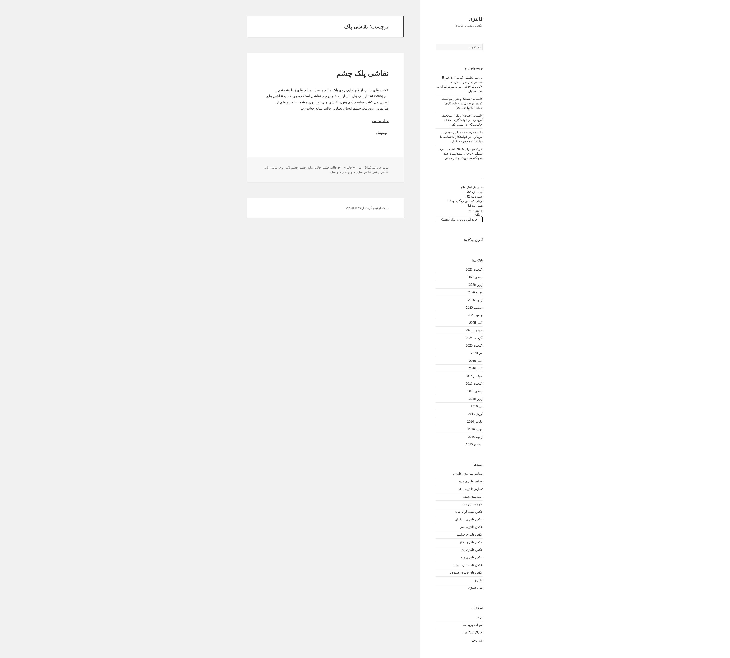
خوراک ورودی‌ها (473, 624)
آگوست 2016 (474, 383)
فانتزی (476, 19)
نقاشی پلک (271, 167)
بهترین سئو (476, 210)
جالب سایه (314, 167)
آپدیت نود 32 (475, 192)
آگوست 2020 (474, 345)
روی (282, 167)
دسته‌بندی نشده (473, 496)
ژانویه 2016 (475, 436)
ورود (480, 617)
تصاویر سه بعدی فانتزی (468, 473)
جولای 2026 (475, 277)
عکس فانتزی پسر (471, 527)
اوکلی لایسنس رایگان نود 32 (465, 201)
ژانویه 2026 (475, 300)
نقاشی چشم (381, 172)
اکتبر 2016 (476, 368)
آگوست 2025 (474, 338)
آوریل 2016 (475, 414)
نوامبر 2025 (475, 315)
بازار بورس (380, 120)
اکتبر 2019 (476, 360)
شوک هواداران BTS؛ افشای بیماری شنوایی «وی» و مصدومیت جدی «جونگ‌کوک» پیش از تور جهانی (461, 153)
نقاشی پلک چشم (362, 73)
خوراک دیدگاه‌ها (473, 632)
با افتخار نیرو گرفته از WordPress (367, 208)
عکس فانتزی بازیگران (469, 519)
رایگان (479, 214)
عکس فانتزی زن (472, 549)
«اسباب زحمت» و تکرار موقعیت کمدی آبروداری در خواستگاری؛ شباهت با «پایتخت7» (462, 103)
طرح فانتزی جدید (472, 504)
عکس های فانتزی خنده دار (466, 572)
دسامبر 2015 (474, 444)
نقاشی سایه (364, 172)
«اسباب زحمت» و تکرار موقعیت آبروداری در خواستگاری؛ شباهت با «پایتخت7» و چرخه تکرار (461, 137)
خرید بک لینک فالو (472, 187)
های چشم (349, 172)
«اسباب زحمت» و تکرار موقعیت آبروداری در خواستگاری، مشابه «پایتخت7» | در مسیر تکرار (462, 120)
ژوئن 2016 (476, 398)
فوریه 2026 (475, 292)
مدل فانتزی (475, 587)
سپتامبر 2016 (474, 376)
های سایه (335, 172)
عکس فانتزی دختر (471, 542)
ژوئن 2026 (476, 284)
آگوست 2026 (474, 269)
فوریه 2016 (475, 429)
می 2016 (477, 406)
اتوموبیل (382, 133)
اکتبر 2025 (476, 322)
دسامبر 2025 (474, 307)
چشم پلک (292, 167)
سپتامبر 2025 (474, 330)
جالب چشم (330, 167)
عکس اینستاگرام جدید (469, 511)
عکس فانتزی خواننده (469, 534)
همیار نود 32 (475, 205)
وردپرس (477, 640)
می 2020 (477, 353)
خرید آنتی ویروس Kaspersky (459, 219)
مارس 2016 (475, 421)
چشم (302, 167)
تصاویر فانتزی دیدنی (470, 489)
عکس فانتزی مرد (472, 557)
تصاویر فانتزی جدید (471, 481)
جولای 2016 (475, 391)
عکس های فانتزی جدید (468, 565)
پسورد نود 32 (474, 196)
